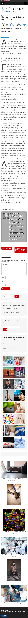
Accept (4, 615)
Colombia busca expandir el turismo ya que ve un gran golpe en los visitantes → (20, 250)
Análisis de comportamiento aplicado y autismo (14, 603)
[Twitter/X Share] (17, 24)
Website (3, 285)
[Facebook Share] (20, 24)
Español (5, 1)
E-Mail (4, 324)
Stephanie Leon (5, 21)
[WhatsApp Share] (13, 24)
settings (16, 613)
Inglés (9, 1)
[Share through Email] (7, 24)
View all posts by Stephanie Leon (16, 238)
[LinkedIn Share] (24, 24)
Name (3, 277)
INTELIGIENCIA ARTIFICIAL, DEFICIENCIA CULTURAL (14, 582)
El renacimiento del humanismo (14, 506)
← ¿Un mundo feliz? (6, 248)
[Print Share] (3, 24)
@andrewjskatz (5, 37)
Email (3, 281)
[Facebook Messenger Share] (10, 24)
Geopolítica (5, 15)
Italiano (7, 1)
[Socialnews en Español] (14, 8)
